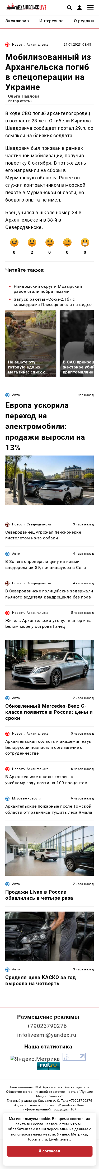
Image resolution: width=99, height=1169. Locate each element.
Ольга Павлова (24, 96)
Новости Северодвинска (31, 524)
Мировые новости (26, 798)
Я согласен (49, 1151)
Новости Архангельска (30, 44)
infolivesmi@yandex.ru (46, 1035)
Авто (16, 395)
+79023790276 (47, 1026)
